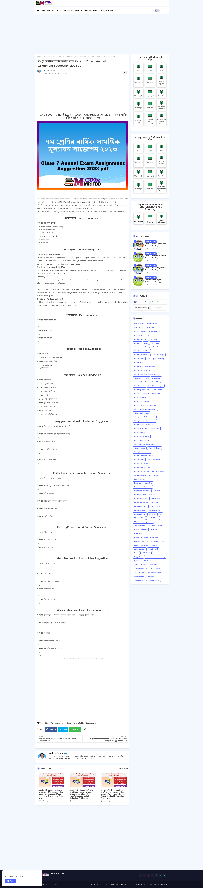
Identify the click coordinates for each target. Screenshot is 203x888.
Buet (145, 343)
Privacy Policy (114, 884)
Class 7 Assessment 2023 (54, 723)
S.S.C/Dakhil (146, 553)
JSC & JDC (151, 526)
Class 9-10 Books (158, 471)
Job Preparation (139, 526)
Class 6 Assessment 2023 (142, 355)
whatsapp (160, 302)
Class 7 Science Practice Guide (144, 444)
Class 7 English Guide (141, 413)
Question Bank (153, 549)
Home (42, 10)
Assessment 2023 (154, 331)
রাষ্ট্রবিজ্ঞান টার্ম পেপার (154, 580)
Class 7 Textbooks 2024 (142, 452)
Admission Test (152, 324)
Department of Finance (142, 491)
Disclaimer (164, 884)
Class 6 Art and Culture (141, 351)
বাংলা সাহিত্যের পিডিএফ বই (140, 580)
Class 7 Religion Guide (141, 436)
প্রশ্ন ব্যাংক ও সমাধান (139, 576)
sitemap (124, 884)
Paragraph (154, 545)
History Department (140, 506)
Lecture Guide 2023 (140, 529)
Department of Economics (143, 487)
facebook (143, 302)
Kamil (160, 526)
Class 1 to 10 (155, 343)
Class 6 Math (156, 378)
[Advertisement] (101, 32)
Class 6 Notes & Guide (141, 382)
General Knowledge (141, 502)
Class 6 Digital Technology (156, 359)
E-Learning (156, 491)
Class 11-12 (138, 347)
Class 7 (136, 393)
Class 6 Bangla (159, 355)
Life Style (153, 529)
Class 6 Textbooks (158, 390)
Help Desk (154, 502)
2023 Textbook (139, 324)
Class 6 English (139, 362)
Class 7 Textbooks (154, 448)
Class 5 (147, 347)
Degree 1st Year (139, 479)
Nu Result (144, 545)
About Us (94, 884)
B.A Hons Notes (139, 335)
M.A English (138, 533)
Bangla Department (140, 339)
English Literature (156, 498)
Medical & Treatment (141, 541)
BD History (154, 339)
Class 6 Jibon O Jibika (141, 378)
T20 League (147, 561)
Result (136, 553)
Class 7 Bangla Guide (141, 401)
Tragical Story (155, 568)
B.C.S (149, 335)
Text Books (153, 564)
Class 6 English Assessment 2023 (145, 366)
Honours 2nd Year (140, 510)
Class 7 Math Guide (140, 428)
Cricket (156, 475)
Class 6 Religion (157, 382)
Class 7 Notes (154, 428)
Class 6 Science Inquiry (155, 386)
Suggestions (47, 56)
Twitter (64, 729)
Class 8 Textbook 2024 (141, 463)
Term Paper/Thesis (140, 564)
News (136, 545)
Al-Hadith (150, 327)
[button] (164, 10)
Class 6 (155, 347)
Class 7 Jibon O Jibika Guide (143, 425)
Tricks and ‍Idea (139, 572)
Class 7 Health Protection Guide (144, 417)
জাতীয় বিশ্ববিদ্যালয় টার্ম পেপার (154, 572)
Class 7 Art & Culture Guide (151, 393)
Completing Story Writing (142, 475)
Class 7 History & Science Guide (144, 421)
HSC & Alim (152, 514)
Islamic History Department (143, 522)
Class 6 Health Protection (142, 370)
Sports (155, 553)
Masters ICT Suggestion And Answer (146, 537)
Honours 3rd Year (155, 510)
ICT (160, 514)
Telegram (159, 308)
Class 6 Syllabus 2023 (141, 390)
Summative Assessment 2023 (155, 557)
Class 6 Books (139, 359)
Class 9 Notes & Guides (142, 467)
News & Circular (107, 10)
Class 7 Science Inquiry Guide (144, 440)
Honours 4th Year (140, 514)
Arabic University (140, 331)
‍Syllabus (137, 561)
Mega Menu (51, 10)
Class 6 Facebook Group (141, 308)
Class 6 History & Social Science (145, 374)
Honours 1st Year (156, 506)
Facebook (52, 729)
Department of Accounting (143, 483)
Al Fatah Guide (139, 327)
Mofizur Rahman (56, 753)
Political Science (139, 549)
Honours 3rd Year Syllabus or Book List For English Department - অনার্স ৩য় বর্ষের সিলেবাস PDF (156, 259)
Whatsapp (76, 729)
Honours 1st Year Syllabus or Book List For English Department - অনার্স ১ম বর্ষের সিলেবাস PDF (156, 247)
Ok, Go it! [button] (10, 881)
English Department (141, 498)
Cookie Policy (154, 884)
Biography (137, 343)
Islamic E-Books (153, 518)
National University (157, 541)
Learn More (18, 876)
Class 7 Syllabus (139, 448)
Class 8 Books (139, 460)
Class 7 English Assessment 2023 (145, 409)
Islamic (77, 10)
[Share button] (84, 729)
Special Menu (65, 10)
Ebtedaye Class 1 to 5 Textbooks (145, 495)
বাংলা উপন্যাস (151, 576)
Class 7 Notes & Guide (75, 723)
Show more (123, 768)
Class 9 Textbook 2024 (141, 471)
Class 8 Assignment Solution (143, 456)
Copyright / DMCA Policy (137, 884)
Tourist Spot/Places (140, 568)
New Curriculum (90, 10)
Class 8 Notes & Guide (154, 460)
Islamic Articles (139, 518)
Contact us (103, 884)
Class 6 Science (139, 386)
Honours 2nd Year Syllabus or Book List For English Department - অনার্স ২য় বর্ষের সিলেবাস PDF (156, 271)
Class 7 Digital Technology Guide (145, 405)
